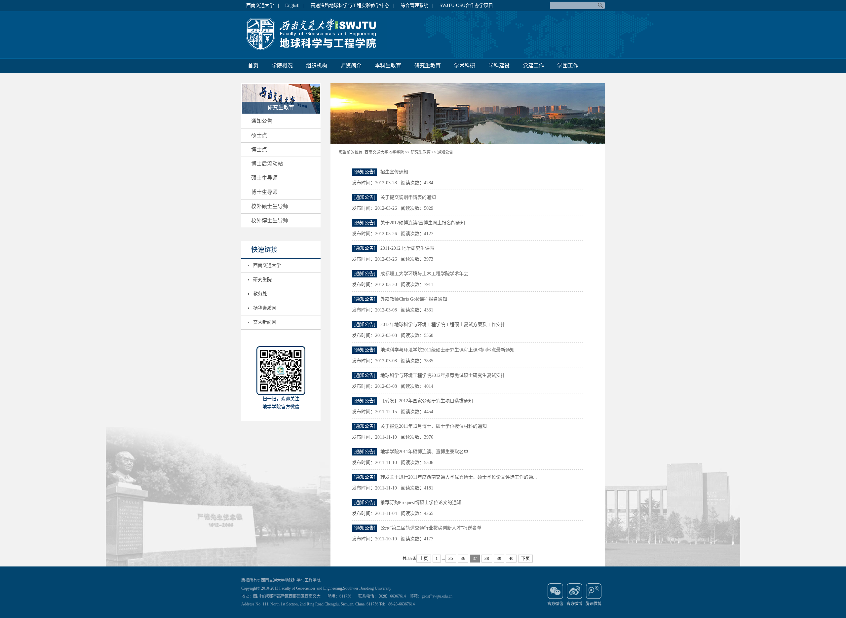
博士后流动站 (267, 163)
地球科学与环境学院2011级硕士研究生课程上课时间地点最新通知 (447, 349)
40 (511, 558)
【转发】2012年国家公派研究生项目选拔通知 (426, 400)
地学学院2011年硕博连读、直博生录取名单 (424, 451)
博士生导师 (264, 192)
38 (486, 558)
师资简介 (351, 65)
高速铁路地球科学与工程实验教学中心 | (352, 5)
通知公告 (261, 121)
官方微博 (574, 603)
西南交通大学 (267, 265)
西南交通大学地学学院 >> (387, 152)
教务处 (260, 293)
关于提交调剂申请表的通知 (408, 197)
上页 (423, 558)
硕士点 (259, 135)
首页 (253, 65)
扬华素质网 (264, 308)
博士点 (259, 149)
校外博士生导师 (269, 220)
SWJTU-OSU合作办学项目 (466, 5)
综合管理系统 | (417, 5)
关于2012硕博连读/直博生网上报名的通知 (422, 222)
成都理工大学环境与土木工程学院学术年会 (424, 273)
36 (463, 558)
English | (294, 5)
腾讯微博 (593, 603)
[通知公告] (364, 171)
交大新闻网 (264, 322)
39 (499, 558)
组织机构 (316, 65)
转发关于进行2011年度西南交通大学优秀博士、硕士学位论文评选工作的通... (458, 477)
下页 (525, 558)
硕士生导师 (264, 178)
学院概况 (282, 65)
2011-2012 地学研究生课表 (407, 248)
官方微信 (555, 603)
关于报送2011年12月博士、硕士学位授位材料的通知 (433, 426)
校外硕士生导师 (269, 206)
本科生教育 (388, 65)
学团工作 (567, 65)
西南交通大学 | (262, 5)
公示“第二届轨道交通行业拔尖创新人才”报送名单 (430, 528)
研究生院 (262, 279)
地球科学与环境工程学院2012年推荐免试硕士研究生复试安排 (442, 375)
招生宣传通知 (394, 171)
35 (450, 558)
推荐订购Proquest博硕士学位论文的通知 (420, 502)
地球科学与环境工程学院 (314, 34)
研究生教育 (427, 65)
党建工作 (533, 65)
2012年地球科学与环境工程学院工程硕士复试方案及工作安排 (442, 324)
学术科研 (464, 65)
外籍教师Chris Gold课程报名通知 (413, 299)
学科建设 (499, 65)
